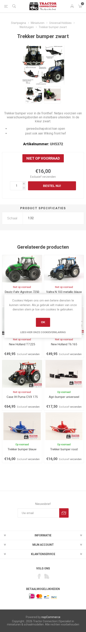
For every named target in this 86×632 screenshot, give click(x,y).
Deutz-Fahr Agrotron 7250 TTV (22, 293)
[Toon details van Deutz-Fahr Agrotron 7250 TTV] (22, 269)
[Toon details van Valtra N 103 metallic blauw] (64, 269)
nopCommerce (50, 617)
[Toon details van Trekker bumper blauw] (22, 426)
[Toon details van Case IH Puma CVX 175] (22, 374)
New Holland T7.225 (22, 344)
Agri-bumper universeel (64, 397)
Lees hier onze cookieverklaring (43, 332)
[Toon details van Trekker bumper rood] (64, 426)
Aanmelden (64, 513)
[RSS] (47, 576)
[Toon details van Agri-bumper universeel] (64, 374)
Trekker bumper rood (64, 449)
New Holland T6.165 (64, 344)
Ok (43, 322)
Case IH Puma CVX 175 (22, 397)
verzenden (49, 176)
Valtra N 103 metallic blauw (64, 292)
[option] (33, 94)
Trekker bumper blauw (22, 449)
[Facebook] (39, 576)
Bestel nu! (52, 185)
